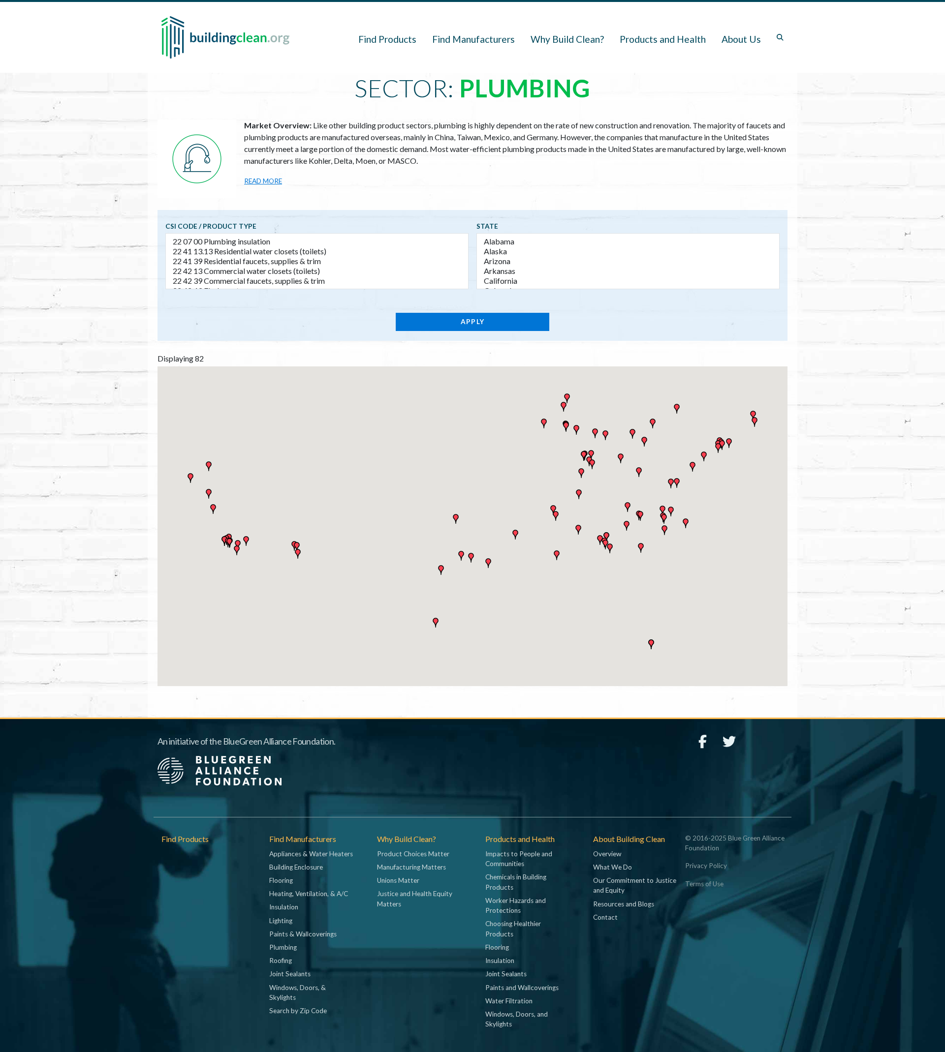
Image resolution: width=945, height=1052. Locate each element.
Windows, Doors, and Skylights (516, 1019)
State (487, 226)
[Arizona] (628, 261)
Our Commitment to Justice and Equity (634, 885)
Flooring (281, 880)
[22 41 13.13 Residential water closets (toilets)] (317, 251)
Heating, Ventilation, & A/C (308, 894)
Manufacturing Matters (411, 867)
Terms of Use (704, 884)
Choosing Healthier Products (513, 928)
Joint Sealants (290, 974)
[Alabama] (628, 241)
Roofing (280, 960)
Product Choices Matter (413, 854)
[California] (628, 281)
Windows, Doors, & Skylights (297, 992)
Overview (607, 854)
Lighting (280, 921)
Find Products (387, 39)
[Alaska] (628, 251)
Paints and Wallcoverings (522, 988)
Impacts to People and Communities (518, 859)
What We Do (612, 867)
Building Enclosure (296, 867)
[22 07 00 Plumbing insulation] (317, 241)
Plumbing (283, 947)
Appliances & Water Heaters (311, 854)
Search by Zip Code (298, 1011)
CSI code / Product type (210, 226)
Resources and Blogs (623, 904)
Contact (605, 917)
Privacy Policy (706, 866)
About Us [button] (741, 39)
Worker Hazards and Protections (515, 905)
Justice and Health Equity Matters (414, 898)
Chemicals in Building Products (515, 882)
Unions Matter (398, 880)
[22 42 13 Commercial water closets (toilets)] (317, 271)
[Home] (225, 37)
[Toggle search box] (780, 37)
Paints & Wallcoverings (303, 934)
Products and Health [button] (663, 39)
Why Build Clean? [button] (567, 39)
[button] (729, 443)
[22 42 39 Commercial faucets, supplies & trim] (317, 281)
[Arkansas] (628, 271)
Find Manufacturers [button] (473, 39)
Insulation (283, 907)
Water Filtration (509, 1001)
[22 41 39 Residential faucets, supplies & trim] (317, 261)
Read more (263, 181)
